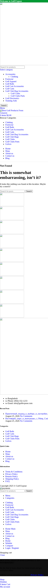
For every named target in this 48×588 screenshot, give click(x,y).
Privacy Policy (11, 474)
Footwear (9, 79)
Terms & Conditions (13, 472)
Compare (9, 546)
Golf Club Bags (12, 436)
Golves (8, 441)
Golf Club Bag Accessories (16, 91)
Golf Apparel (10, 81)
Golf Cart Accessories (14, 86)
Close (2, 555)
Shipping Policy (12, 479)
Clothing (14, 76)
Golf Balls (9, 84)
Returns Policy (11, 476)
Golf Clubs (15, 93)
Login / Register (12, 548)
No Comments (26, 416)
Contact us (9, 459)
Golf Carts (9, 89)
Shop (7, 454)
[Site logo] (12, 113)
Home (8, 451)
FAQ (7, 481)
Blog (7, 461)
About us (9, 456)
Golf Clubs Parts (18, 96)
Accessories (10, 74)
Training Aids (11, 101)
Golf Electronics (12, 98)
